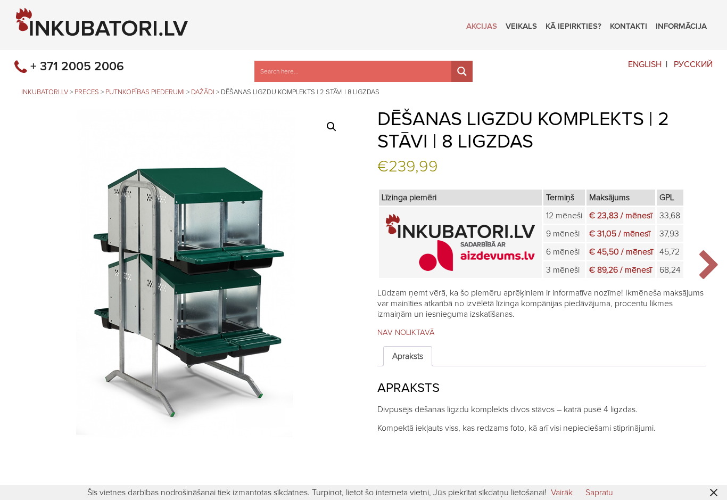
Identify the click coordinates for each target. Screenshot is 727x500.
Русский (693, 64)
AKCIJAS (481, 25)
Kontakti (628, 25)
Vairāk (562, 492)
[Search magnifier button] (462, 71)
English (645, 64)
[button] (331, 126)
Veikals (521, 25)
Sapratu (599, 492)
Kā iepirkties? (573, 25)
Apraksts (407, 356)
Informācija (681, 25)
